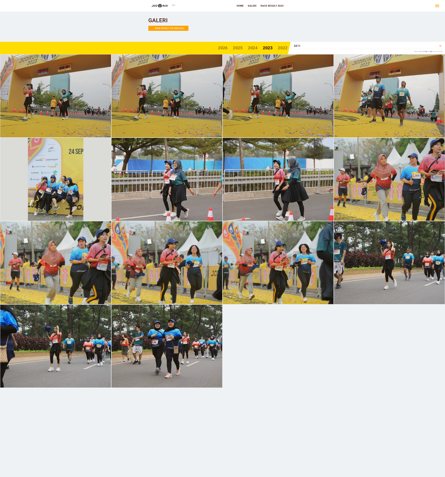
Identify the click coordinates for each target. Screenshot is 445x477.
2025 (238, 48)
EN (175, 5)
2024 (253, 48)
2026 (223, 48)
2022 (283, 48)
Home (240, 5)
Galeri (252, 5)
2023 (268, 48)
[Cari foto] (440, 46)
